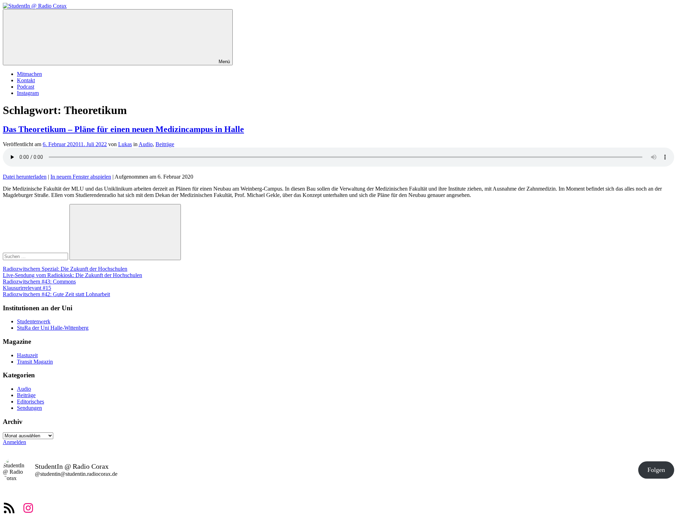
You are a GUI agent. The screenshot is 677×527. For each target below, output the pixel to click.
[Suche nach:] (36, 256)
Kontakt (26, 80)
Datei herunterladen (25, 177)
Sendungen (29, 408)
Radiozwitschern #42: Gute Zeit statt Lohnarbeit (56, 294)
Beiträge (164, 144)
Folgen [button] (656, 469)
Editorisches (30, 402)
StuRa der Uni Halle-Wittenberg (53, 328)
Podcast (25, 87)
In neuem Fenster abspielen (80, 177)
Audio (146, 144)
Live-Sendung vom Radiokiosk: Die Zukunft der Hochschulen (72, 275)
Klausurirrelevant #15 (27, 288)
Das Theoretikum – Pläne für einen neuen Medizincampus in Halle (123, 129)
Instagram (28, 93)
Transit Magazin (35, 362)
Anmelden (14, 442)
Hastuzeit (27, 355)
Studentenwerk (33, 321)
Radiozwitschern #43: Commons (39, 282)
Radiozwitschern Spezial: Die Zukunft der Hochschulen (65, 269)
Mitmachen (29, 74)
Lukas (125, 144)
